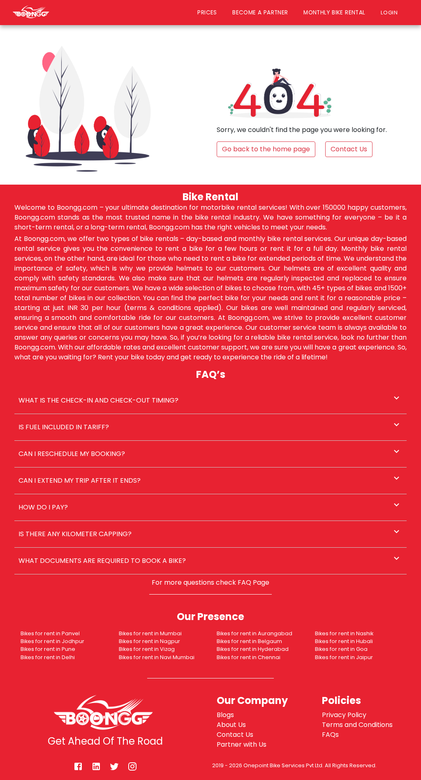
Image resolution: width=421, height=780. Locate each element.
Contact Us (235, 734)
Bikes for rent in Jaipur (344, 657)
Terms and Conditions (357, 724)
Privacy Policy (344, 715)
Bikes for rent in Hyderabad (253, 649)
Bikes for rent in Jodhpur (52, 641)
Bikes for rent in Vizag (147, 649)
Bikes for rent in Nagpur (149, 641)
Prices (207, 12)
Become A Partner (260, 12)
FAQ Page (253, 582)
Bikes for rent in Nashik (344, 633)
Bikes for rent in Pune (48, 649)
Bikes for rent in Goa (341, 649)
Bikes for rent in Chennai (248, 657)
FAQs (330, 734)
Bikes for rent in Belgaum (249, 641)
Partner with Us (241, 744)
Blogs (225, 715)
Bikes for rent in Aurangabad (254, 633)
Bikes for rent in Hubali (344, 641)
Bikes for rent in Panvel (50, 633)
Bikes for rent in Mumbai (150, 633)
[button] (210, 400)
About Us (231, 724)
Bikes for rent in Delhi (48, 657)
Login (391, 12)
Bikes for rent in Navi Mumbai (156, 657)
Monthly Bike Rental (334, 12)
